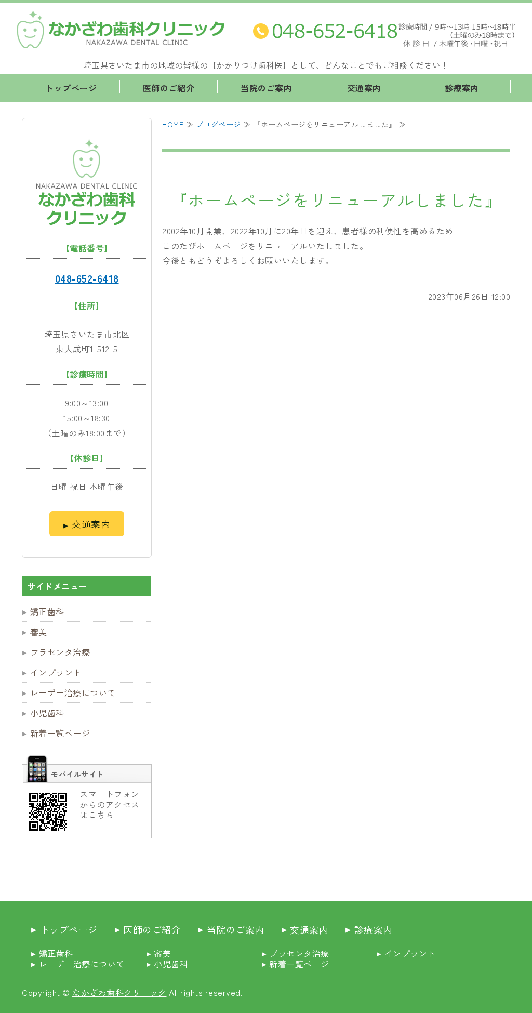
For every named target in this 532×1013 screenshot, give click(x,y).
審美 (38, 631)
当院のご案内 (266, 88)
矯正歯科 (47, 611)
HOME (172, 124)
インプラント (56, 672)
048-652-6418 (87, 278)
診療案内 (462, 88)
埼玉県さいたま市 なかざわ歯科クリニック (120, 29)
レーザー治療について (73, 692)
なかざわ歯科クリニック (119, 992)
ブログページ (218, 124)
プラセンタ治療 (60, 652)
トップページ (71, 88)
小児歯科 (47, 713)
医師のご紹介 (168, 88)
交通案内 (364, 88)
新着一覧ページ (60, 733)
